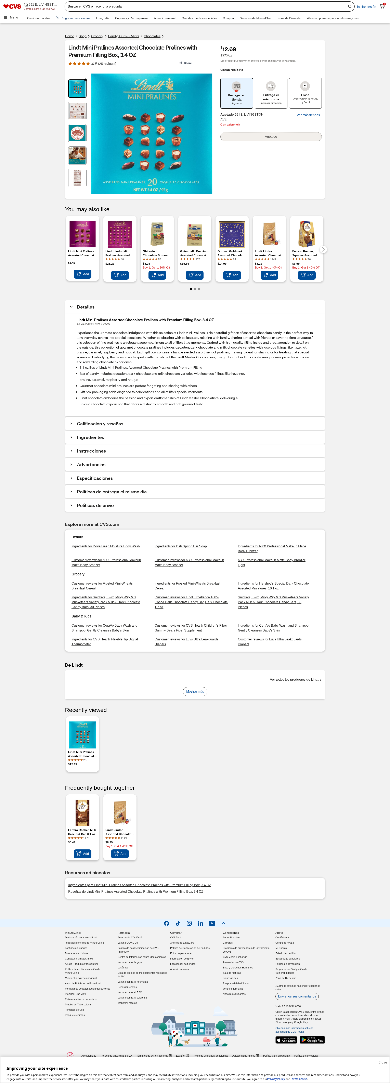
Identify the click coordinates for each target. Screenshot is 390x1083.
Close (382, 1062)
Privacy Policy (276, 1079)
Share (188, 63)
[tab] (77, 88)
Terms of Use (298, 1079)
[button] (308, 115)
